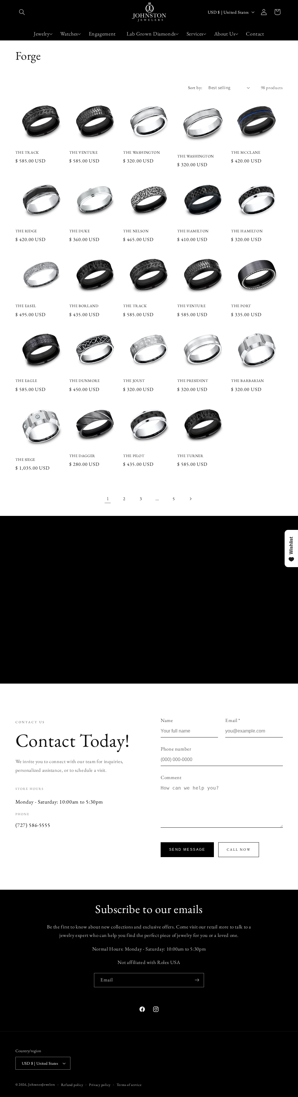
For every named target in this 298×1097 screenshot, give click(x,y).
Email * (232, 720)
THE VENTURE (83, 152)
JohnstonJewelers (41, 1084)
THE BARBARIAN (247, 380)
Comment (171, 777)
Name (167, 720)
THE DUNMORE (84, 380)
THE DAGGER (82, 456)
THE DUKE (79, 231)
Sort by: (195, 87)
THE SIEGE (25, 459)
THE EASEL (25, 306)
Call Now (239, 849)
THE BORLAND (84, 306)
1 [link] (108, 498)
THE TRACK (27, 152)
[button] (22, 12)
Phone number (176, 749)
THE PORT (241, 306)
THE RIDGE (26, 231)
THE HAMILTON (193, 231)
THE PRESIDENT (192, 380)
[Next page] (190, 498)
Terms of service (129, 1084)
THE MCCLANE (245, 152)
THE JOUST (134, 380)
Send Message (187, 849)
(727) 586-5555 (32, 825)
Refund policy (72, 1084)
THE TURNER (190, 456)
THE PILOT (133, 456)
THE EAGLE (26, 380)
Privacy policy (100, 1084)
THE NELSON (135, 231)
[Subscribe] (197, 980)
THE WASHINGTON (141, 152)
